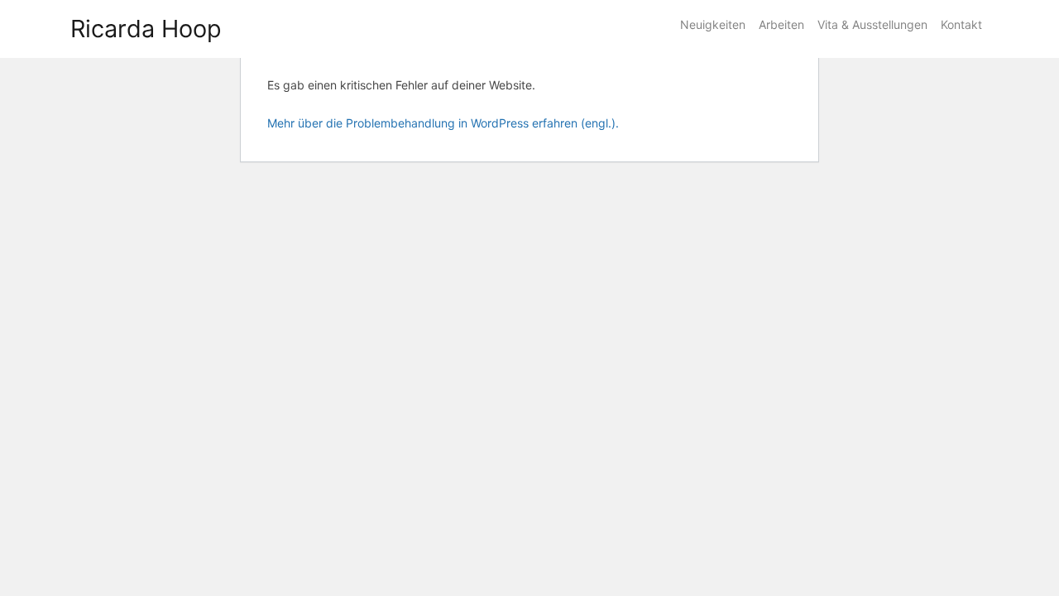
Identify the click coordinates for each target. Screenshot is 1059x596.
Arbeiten (781, 24)
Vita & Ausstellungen (872, 24)
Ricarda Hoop (146, 28)
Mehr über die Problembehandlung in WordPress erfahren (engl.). (443, 123)
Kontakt (961, 24)
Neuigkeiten (712, 24)
